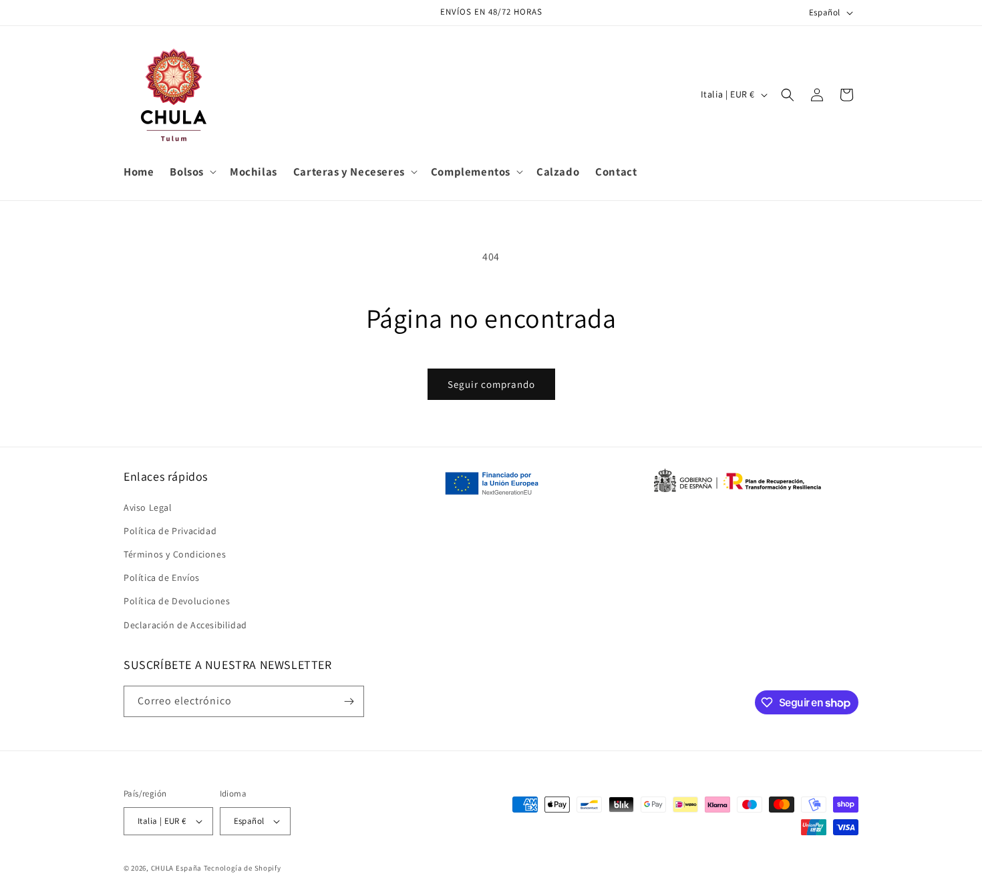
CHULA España (176, 868)
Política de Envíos (162, 578)
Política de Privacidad (170, 531)
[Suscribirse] (348, 701)
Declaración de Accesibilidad (185, 625)
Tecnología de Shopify (242, 868)
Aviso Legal (148, 507)
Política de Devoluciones (177, 601)
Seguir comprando (491, 384)
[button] (192, 172)
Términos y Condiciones (175, 554)
